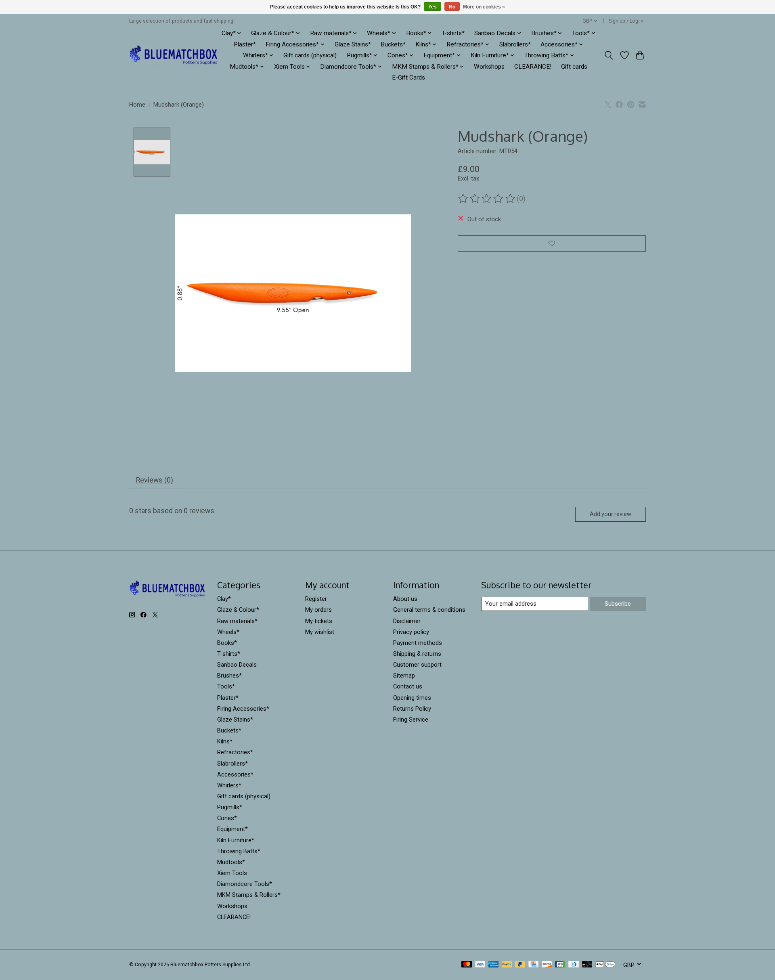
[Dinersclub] (573, 965)
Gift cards (574, 66)
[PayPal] (507, 965)
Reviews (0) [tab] (154, 480)
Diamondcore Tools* (244, 884)
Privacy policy (411, 632)
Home (137, 104)
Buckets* (393, 44)
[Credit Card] (533, 965)
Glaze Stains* (353, 44)
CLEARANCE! (532, 66)
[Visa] (480, 965)
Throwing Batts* (238, 851)
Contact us (407, 686)
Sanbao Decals (237, 664)
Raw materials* (237, 621)
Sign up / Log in (626, 21)
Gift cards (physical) (310, 55)
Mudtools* (231, 862)
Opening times (412, 697)
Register (316, 598)
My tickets (318, 621)
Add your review (610, 514)
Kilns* (224, 741)
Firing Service (410, 719)
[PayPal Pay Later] (520, 965)
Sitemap (404, 675)
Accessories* (235, 774)
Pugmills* (229, 807)
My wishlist (319, 632)
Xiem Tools (232, 873)
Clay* (224, 598)
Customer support (417, 664)
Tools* (226, 686)
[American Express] (493, 965)
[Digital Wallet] (605, 965)
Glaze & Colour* (238, 609)
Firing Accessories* (243, 708)
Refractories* (235, 752)
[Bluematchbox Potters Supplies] (173, 55)
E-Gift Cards (408, 77)
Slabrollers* (515, 44)
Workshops (489, 66)
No (452, 7)
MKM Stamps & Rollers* (249, 894)
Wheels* (228, 632)
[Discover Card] (547, 965)
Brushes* (229, 675)
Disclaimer (407, 621)
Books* (227, 642)
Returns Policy (412, 708)
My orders (318, 609)
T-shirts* (453, 33)
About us (405, 598)
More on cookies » (484, 7)
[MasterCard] (466, 965)
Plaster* (245, 44)
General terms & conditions (429, 609)
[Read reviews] (487, 198)
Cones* (227, 818)
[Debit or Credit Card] (587, 965)
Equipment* (232, 829)
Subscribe (618, 603)
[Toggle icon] (609, 55)
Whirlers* (229, 785)
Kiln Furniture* (235, 840)
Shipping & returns (417, 653)
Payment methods (417, 642)
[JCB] (560, 965)
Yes (432, 7)
